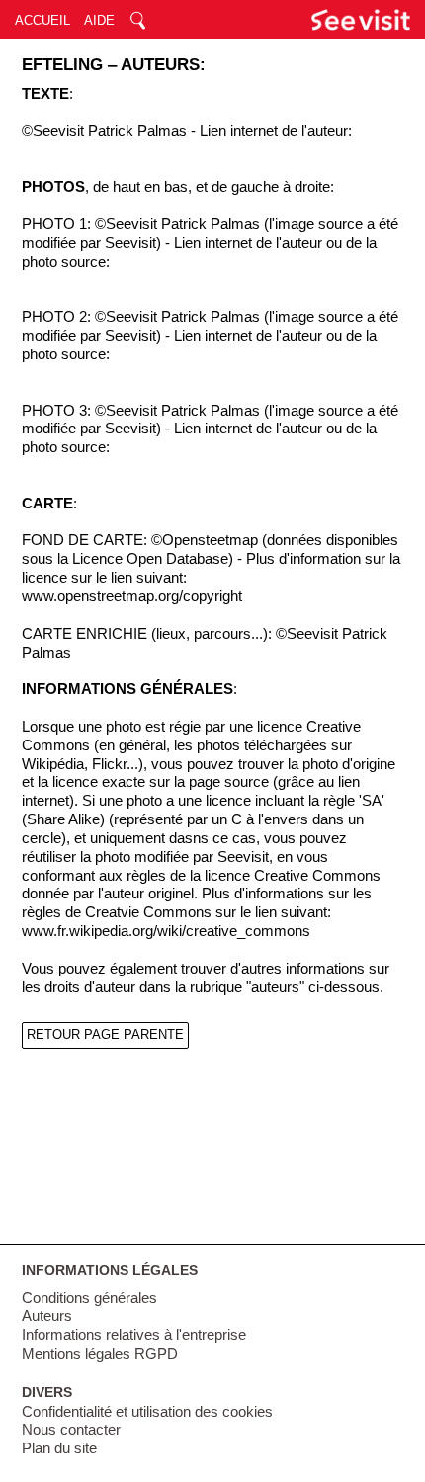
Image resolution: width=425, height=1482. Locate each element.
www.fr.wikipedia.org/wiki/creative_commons (166, 931)
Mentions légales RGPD (100, 1354)
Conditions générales (89, 1298)
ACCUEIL (42, 20)
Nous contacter (71, 1430)
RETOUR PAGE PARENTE (105, 1034)
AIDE (99, 20)
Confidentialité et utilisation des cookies (147, 1412)
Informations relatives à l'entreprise (134, 1335)
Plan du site (59, 1448)
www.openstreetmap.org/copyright (132, 596)
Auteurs (47, 1316)
